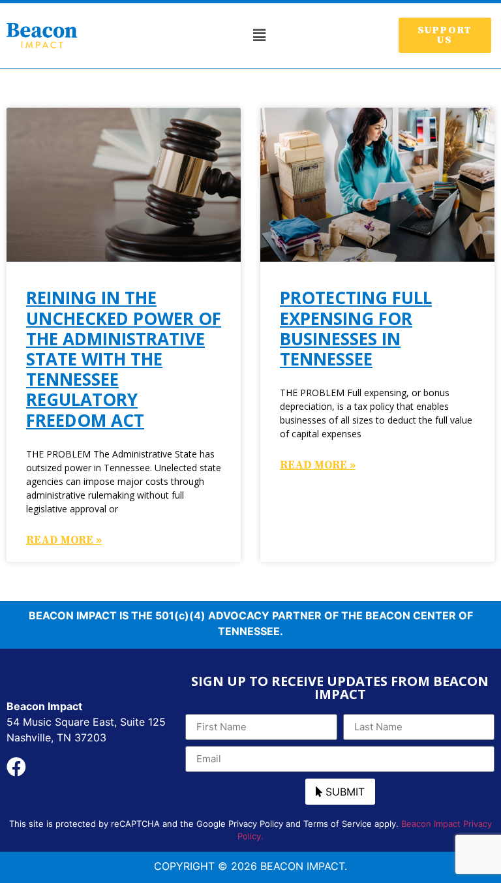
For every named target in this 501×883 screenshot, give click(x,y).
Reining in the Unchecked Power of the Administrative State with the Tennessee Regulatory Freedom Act (123, 358)
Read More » (64, 540)
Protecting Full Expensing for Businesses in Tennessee (356, 328)
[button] (259, 35)
